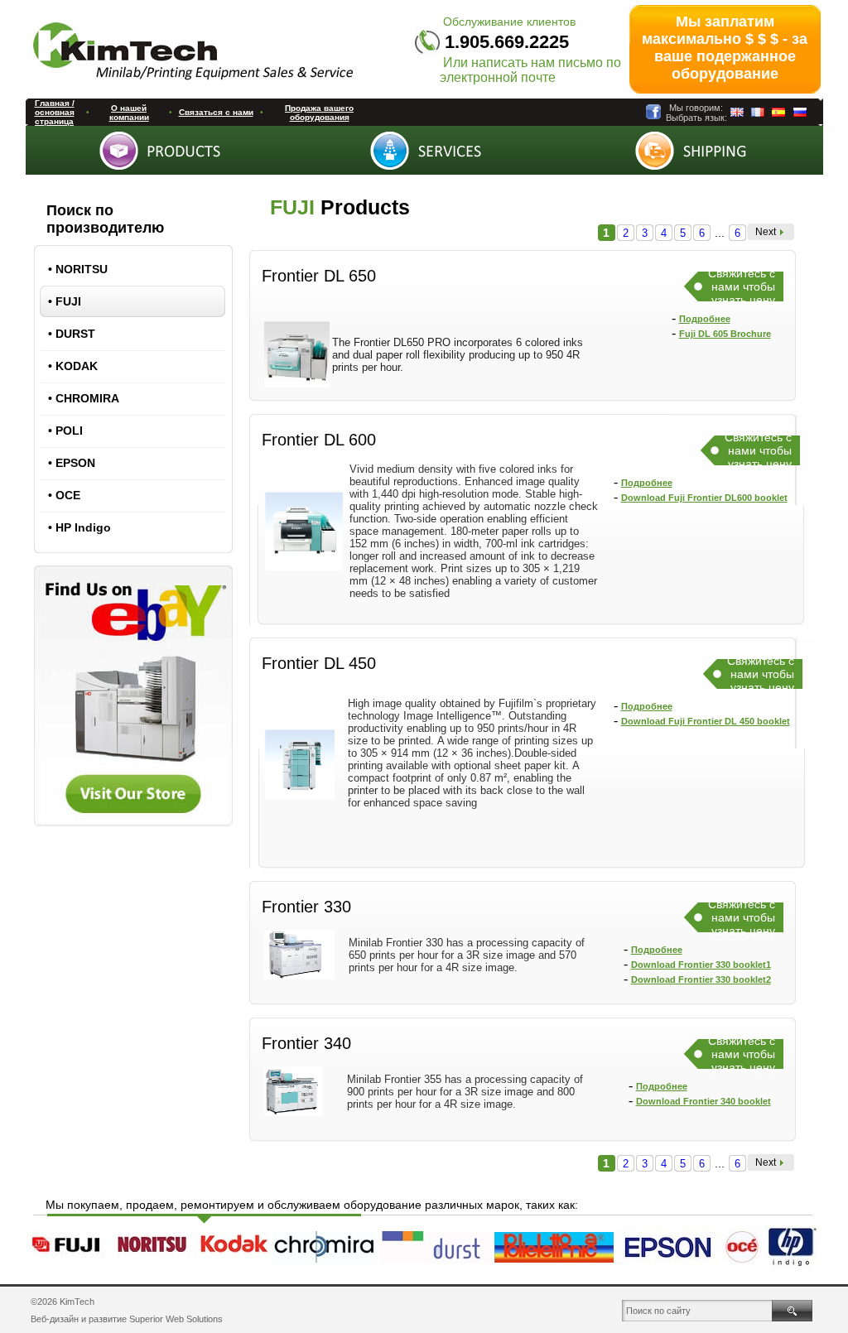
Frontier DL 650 (319, 276)
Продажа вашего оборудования (319, 112)
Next (765, 232)
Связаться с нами (216, 112)
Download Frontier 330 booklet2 (701, 979)
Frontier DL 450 (319, 663)
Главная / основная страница (55, 112)
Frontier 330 (306, 906)
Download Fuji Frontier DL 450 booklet (705, 721)
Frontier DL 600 (319, 440)
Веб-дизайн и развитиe (79, 1319)
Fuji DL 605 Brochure (725, 334)
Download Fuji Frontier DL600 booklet (704, 498)
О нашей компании (129, 112)
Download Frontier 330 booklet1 (701, 965)
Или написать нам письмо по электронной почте (530, 69)
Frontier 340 (306, 1043)
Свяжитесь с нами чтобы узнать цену (741, 286)
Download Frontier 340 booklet (703, 1101)
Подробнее (704, 319)
